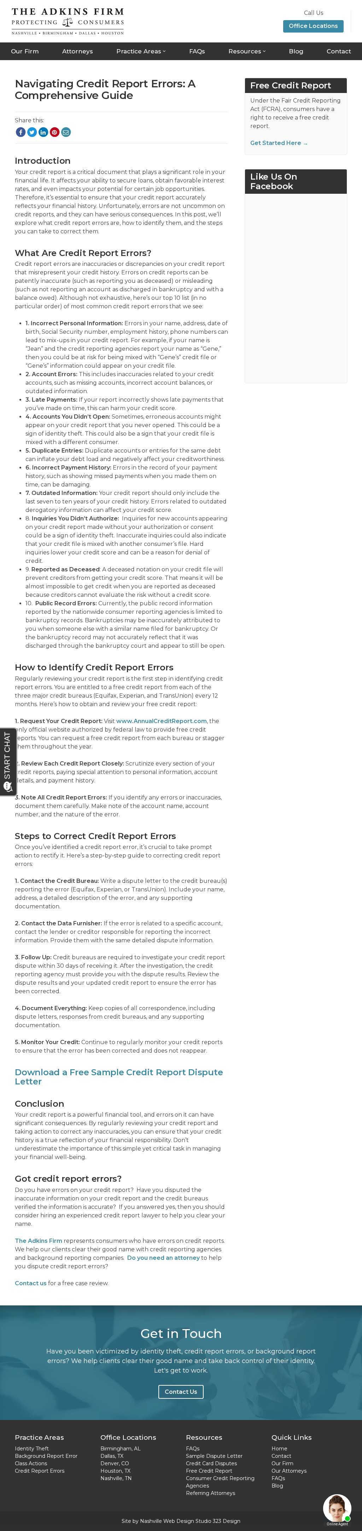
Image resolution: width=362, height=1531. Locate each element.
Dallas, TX (111, 1456)
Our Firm (25, 51)
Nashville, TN (116, 1478)
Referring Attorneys (210, 1493)
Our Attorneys (289, 1471)
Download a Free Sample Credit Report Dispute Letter (119, 1077)
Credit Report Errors (39, 1471)
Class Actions (31, 1463)
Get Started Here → (279, 143)
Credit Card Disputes (211, 1463)
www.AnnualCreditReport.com (161, 721)
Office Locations (313, 26)
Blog (296, 51)
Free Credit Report (209, 1471)
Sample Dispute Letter (214, 1456)
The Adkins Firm (38, 1241)
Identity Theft (32, 1448)
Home (279, 1448)
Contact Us (181, 1392)
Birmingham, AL (120, 1448)
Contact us (31, 1283)
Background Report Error (46, 1456)
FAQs (197, 51)
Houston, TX (115, 1471)
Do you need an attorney (163, 1258)
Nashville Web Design (167, 1521)
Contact (339, 51)
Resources (244, 51)
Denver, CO (114, 1463)
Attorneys (77, 51)
